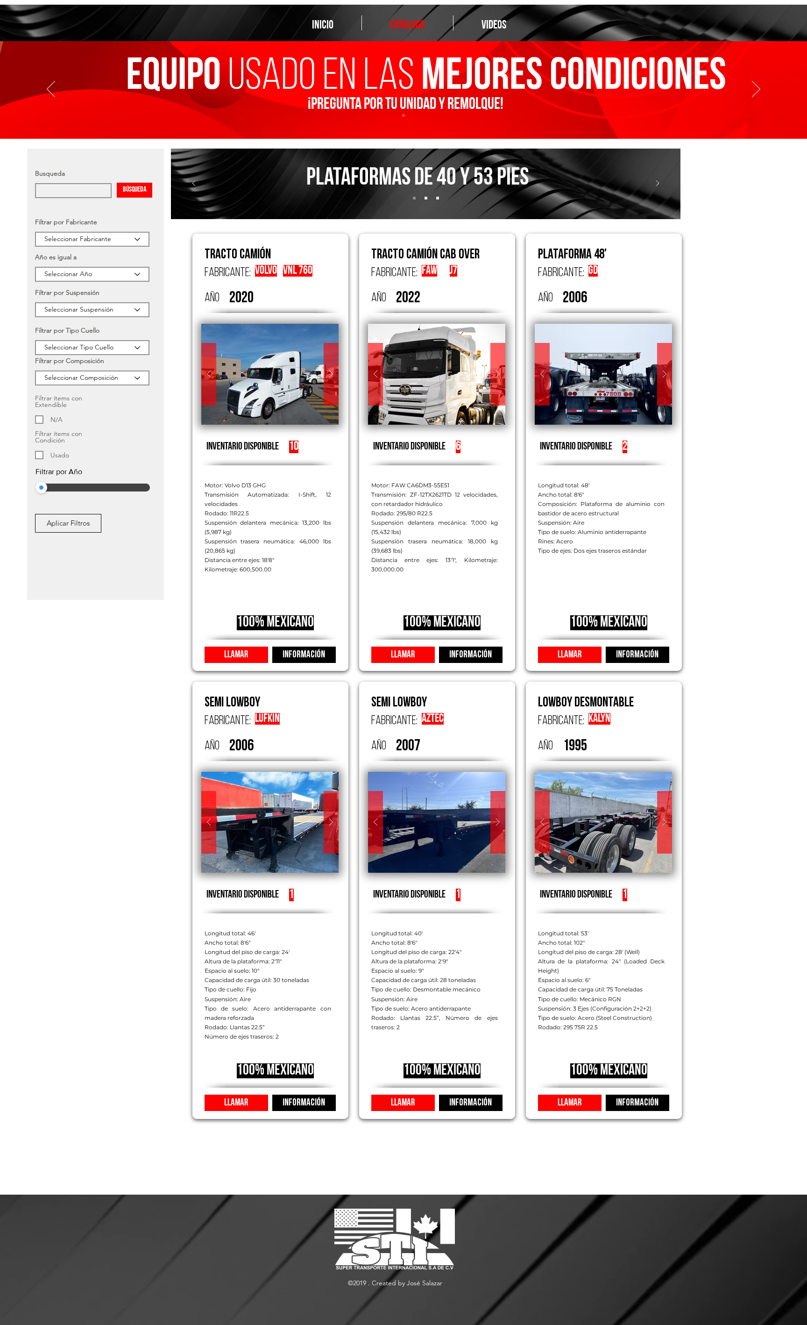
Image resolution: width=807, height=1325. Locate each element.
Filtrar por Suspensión (67, 292)
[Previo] (51, 90)
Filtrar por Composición (69, 360)
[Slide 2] (426, 198)
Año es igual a (56, 257)
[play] (313, 331)
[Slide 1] (414, 198)
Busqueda (50, 173)
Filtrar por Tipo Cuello (67, 330)
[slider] (41, 487)
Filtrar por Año (58, 472)
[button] (270, 374)
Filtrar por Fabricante (66, 222)
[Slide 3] (403, 115)
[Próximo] (756, 90)
